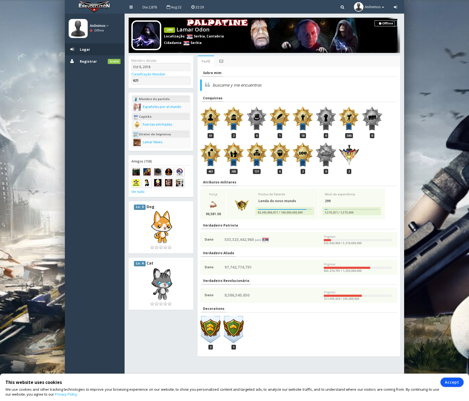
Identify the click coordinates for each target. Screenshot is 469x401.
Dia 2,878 (149, 7)
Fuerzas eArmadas (157, 124)
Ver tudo (138, 191)
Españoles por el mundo (161, 106)
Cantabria (215, 36)
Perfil (206, 61)
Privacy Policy (66, 394)
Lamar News (152, 142)
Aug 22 (176, 7)
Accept (452, 382)
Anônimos (98, 25)
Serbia (199, 36)
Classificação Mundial (148, 74)
